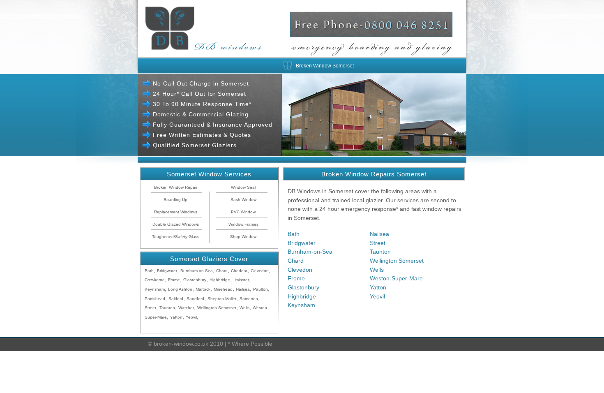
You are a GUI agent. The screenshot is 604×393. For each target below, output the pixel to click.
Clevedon (300, 269)
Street (377, 243)
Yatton (378, 287)
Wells (377, 269)
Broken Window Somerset (325, 66)
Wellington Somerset (397, 260)
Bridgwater (302, 243)
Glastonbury (303, 287)
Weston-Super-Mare (396, 278)
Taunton (380, 251)
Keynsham (301, 305)
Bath (294, 234)
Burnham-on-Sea (310, 251)
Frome (296, 278)
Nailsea (379, 234)
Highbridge (302, 296)
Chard (296, 260)
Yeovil (377, 296)
